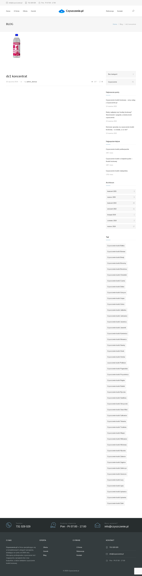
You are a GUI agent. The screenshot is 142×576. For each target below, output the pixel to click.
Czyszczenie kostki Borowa (116, 251)
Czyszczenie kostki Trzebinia (116, 427)
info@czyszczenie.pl (15, 3)
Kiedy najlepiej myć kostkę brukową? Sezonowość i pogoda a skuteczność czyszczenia (119, 114)
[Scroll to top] (136, 570)
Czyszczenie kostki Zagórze (116, 462)
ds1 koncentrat (16, 76)
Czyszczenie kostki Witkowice (117, 439)
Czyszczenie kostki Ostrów (116, 357)
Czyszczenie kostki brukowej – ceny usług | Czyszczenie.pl (120, 101)
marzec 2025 (121, 197)
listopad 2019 (121, 215)
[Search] (133, 10)
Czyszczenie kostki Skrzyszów (117, 404)
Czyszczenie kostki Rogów (116, 380)
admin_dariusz (32, 82)
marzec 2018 (121, 226)
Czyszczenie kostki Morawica (116, 339)
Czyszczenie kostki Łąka (115, 486)
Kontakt (120, 11)
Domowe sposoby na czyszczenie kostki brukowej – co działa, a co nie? (120, 128)
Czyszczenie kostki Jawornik (116, 327)
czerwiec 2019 (121, 220)
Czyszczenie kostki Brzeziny (116, 263)
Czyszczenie (121, 82)
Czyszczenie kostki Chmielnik (117, 275)
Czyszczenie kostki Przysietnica (117, 374)
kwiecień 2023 (121, 203)
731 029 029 (32, 3)
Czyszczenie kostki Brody (115, 257)
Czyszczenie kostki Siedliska (116, 398)
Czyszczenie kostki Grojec (116, 298)
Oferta (25, 11)
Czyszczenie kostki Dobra (115, 287)
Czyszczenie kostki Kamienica (117, 333)
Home (8, 11)
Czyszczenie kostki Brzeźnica (117, 269)
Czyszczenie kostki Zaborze (116, 456)
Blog (44, 555)
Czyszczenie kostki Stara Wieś (117, 409)
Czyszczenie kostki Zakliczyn (117, 468)
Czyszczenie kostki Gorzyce (116, 292)
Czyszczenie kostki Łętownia (116, 497)
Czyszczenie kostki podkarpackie (117, 149)
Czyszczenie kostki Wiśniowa (116, 445)
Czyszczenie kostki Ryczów (116, 392)
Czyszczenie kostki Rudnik (116, 386)
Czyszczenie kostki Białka (115, 246)
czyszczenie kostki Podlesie (116, 363)
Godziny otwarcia (68, 523)
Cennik (33, 11)
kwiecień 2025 (121, 191)
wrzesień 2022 (121, 209)
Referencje (110, 11)
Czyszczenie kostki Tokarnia (116, 421)
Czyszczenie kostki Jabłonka (116, 310)
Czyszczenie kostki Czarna (116, 281)
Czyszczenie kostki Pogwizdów (117, 368)
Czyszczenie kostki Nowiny (116, 345)
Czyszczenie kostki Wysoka (116, 450)
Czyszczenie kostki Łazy (115, 480)
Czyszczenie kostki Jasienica (116, 322)
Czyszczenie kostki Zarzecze (116, 474)
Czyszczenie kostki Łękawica (116, 491)
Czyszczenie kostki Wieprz (116, 433)
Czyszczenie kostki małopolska (117, 171)
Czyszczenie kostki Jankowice (117, 316)
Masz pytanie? (111, 523)
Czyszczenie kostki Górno (115, 304)
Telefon (19, 523)
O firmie (16, 11)
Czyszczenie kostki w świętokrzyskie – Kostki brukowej (119, 160)
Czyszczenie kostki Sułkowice (117, 415)
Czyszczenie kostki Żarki (115, 503)
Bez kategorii (121, 74)
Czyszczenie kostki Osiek (115, 351)
